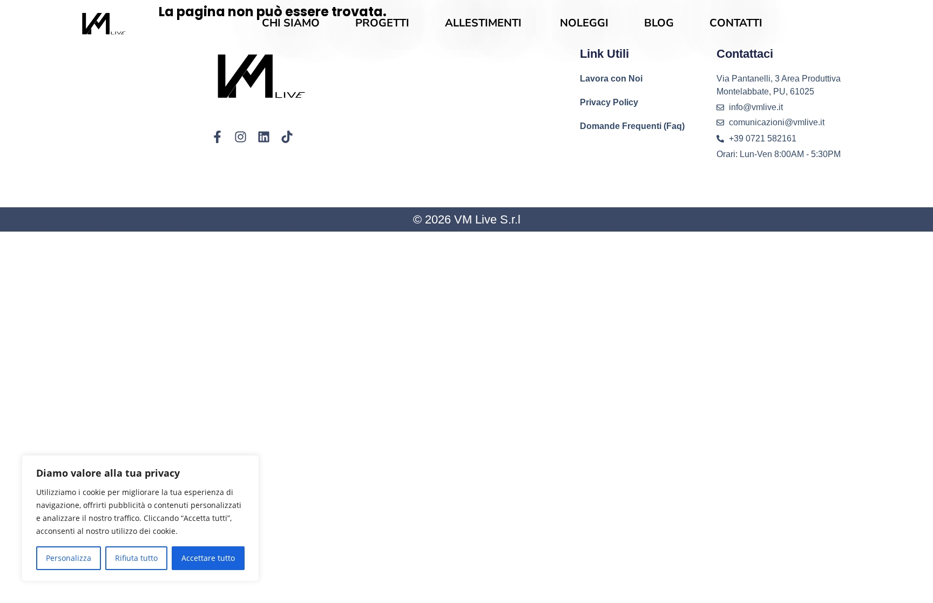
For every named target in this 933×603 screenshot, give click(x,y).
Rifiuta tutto (136, 558)
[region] (140, 518)
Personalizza (68, 558)
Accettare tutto (208, 558)
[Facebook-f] (217, 137)
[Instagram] (240, 137)
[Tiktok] (287, 137)
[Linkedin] (264, 137)
